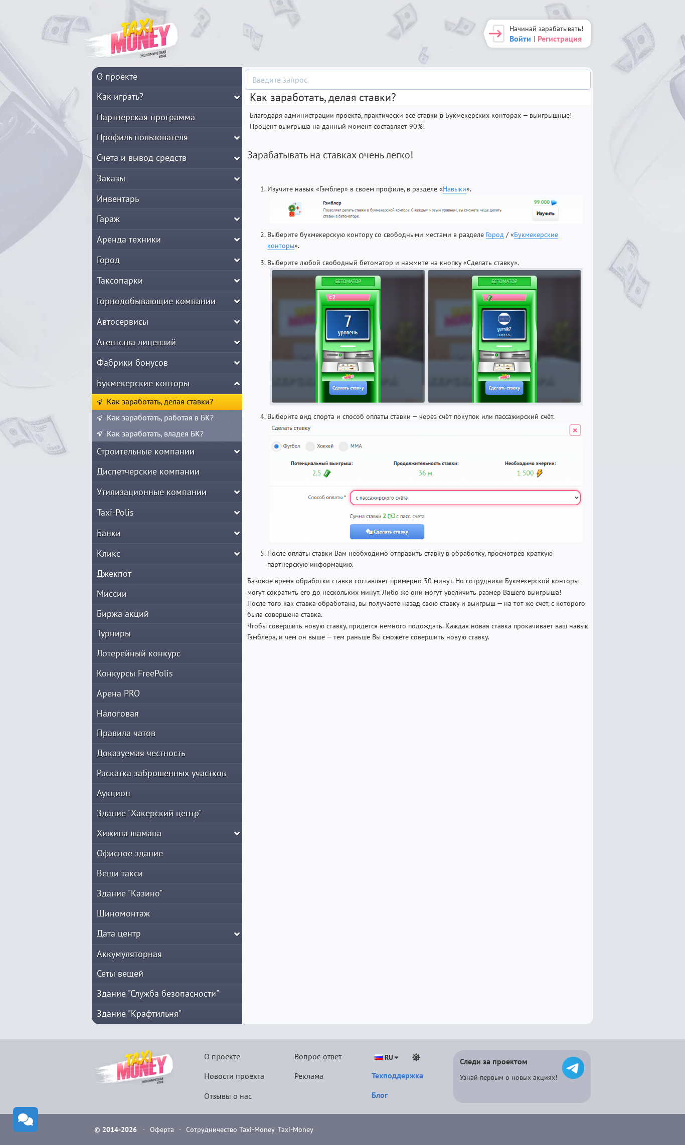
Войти (520, 39)
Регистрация (560, 39)
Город (108, 260)
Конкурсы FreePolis (135, 673)
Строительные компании (146, 451)
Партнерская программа (146, 117)
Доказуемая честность (141, 753)
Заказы (111, 178)
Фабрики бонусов (132, 362)
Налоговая (118, 713)
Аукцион (113, 793)
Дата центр (119, 933)
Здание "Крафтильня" (139, 1013)
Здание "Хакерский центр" (149, 813)
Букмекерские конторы (143, 383)
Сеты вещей (120, 973)
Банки (109, 533)
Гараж (108, 218)
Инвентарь (118, 198)
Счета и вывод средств (142, 157)
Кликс (108, 553)
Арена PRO (118, 693)
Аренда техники (129, 239)
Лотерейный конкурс (139, 653)
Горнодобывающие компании (156, 301)
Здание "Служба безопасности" (158, 993)
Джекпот (114, 573)
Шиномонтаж (123, 913)
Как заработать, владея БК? (155, 433)
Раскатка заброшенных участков (161, 773)
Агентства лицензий (136, 342)
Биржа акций (123, 613)
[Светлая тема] (416, 1057)
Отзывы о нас (228, 1096)
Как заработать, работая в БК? (160, 417)
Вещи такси (120, 873)
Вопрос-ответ (317, 1056)
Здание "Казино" (129, 893)
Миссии (112, 593)
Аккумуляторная (129, 954)
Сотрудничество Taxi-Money (230, 1129)
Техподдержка (397, 1075)
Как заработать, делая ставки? (160, 401)
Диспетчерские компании (148, 471)
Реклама (308, 1076)
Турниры (114, 633)
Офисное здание (130, 853)
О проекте (117, 76)
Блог (380, 1095)
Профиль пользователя (142, 137)
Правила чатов (126, 733)
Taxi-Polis (115, 512)
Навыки (454, 188)
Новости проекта (234, 1076)
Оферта (163, 1129)
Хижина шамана (129, 833)
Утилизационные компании (152, 492)
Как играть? (120, 96)
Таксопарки (120, 280)
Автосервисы (122, 321)
